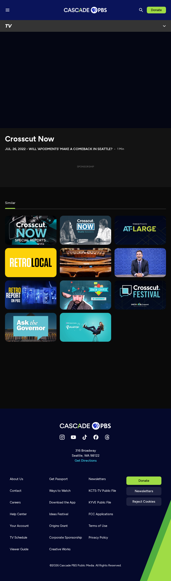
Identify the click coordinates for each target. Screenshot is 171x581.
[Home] (85, 426)
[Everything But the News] (140, 262)
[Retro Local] (31, 262)
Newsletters (144, 491)
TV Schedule (18, 537)
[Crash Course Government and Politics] (85, 295)
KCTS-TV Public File (102, 491)
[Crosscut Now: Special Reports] (31, 230)
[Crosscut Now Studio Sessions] (85, 230)
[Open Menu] (164, 26)
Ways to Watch (59, 491)
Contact (15, 491)
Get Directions (86, 461)
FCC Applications (101, 514)
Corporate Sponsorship (65, 537)
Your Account (19, 526)
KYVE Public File (100, 502)
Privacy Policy (98, 537)
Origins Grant (58, 526)
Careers (15, 502)
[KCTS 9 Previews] (85, 262)
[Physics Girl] (85, 327)
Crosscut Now (29, 138)
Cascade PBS (68, 565)
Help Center (18, 514)
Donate (156, 10)
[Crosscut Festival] (140, 295)
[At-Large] (140, 230)
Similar (10, 203)
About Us (16, 479)
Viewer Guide (19, 549)
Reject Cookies (143, 501)
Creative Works (59, 549)
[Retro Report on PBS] (31, 295)
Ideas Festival (58, 514)
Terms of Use (98, 526)
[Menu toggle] (7, 10)
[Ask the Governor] (31, 327)
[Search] (140, 10)
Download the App (62, 502)
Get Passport (58, 479)
